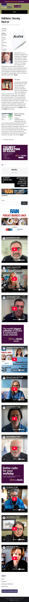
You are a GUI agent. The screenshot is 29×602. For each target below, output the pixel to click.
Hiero (11, 600)
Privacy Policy (4, 586)
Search (3, 200)
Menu (14, 12)
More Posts (14, 172)
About (2, 578)
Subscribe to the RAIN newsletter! (9, 591)
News (4, 164)
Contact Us (4, 581)
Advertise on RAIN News (7, 583)
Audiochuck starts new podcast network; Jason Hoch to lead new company (21, 182)
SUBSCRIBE (4, 195)
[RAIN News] (14, 5)
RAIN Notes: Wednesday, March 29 (7, 180)
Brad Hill (18, 24)
